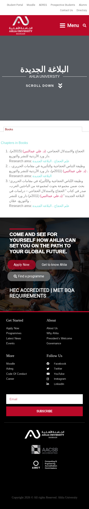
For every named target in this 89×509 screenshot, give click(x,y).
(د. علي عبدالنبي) (34, 151)
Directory (82, 10)
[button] (69, 25)
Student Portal (15, 5)
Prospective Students (63, 5)
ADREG (43, 5)
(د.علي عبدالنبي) (51, 196)
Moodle (31, 5)
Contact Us (66, 10)
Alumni (83, 5)
